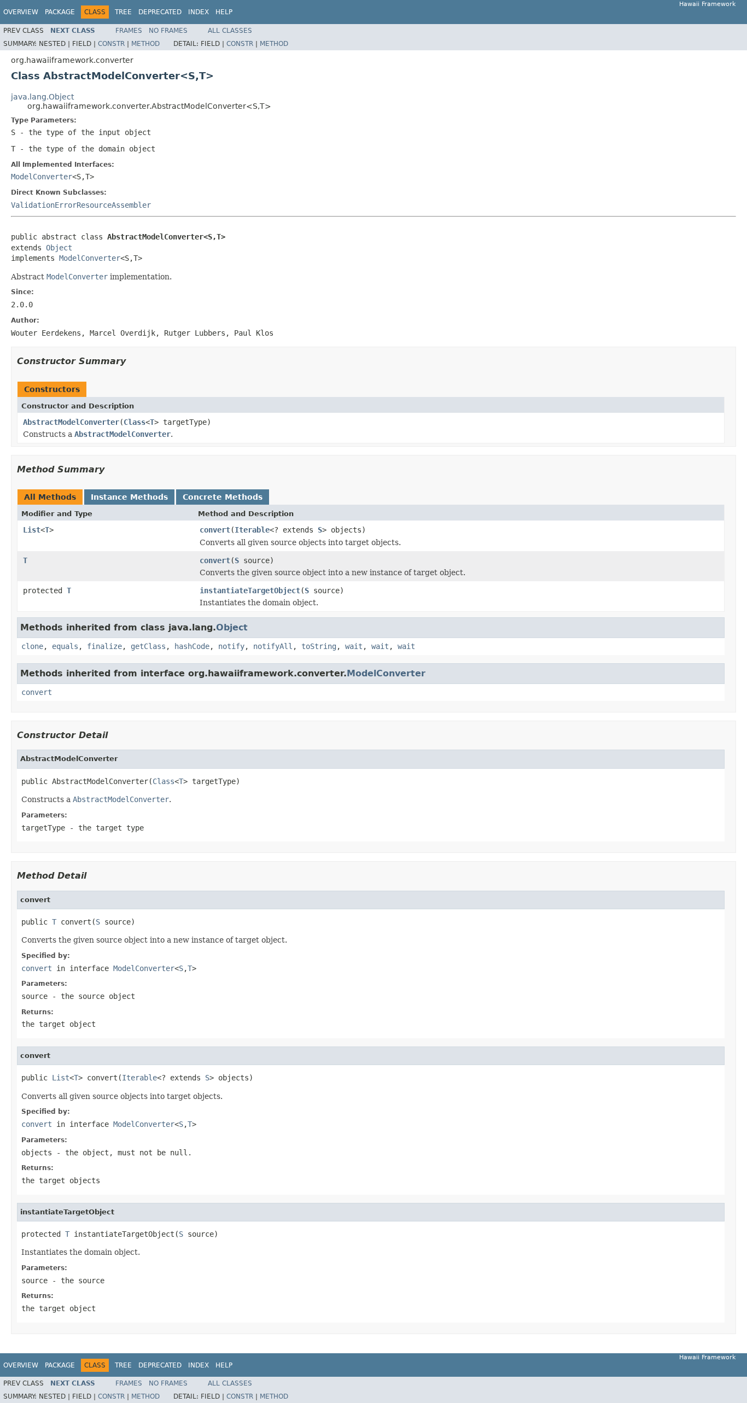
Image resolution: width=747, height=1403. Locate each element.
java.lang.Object (42, 96)
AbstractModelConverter (71, 422)
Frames (128, 30)
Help (223, 12)
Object (59, 247)
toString (318, 646)
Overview (20, 12)
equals (65, 646)
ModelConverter (41, 176)
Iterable (252, 529)
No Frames (168, 30)
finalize (104, 646)
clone (32, 646)
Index (198, 12)
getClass (148, 646)
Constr (111, 44)
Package (60, 12)
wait (354, 646)
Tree (123, 12)
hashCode (191, 646)
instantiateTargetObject (250, 590)
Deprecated (160, 12)
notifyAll (273, 646)
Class (134, 422)
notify (231, 646)
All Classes (230, 30)
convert (215, 529)
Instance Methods (129, 497)
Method (145, 44)
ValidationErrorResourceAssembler (81, 205)
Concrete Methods (222, 497)
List (31, 529)
